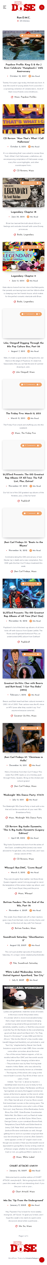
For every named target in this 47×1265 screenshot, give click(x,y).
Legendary (29, 235)
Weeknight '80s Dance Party (28, 818)
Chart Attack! (22, 1192)
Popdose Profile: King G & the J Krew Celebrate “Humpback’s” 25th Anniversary (23, 68)
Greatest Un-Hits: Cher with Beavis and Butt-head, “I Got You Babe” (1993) (23, 686)
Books (19, 235)
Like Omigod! (22, 372)
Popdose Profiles (28, 97)
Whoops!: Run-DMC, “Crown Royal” (23, 868)
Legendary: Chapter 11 (23, 276)
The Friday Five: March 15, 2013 (23, 414)
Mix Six (22, 1226)
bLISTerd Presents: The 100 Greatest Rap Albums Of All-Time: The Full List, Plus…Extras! (23, 478)
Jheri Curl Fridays (22, 572)
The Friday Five (28, 433)
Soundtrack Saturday (28, 963)
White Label (28, 1157)
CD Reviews (22, 171)
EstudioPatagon (32, 1258)
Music (17, 97)
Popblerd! (25, 501)
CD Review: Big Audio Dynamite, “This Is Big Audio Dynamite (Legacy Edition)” (23, 830)
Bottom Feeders (22, 928)
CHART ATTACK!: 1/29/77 (24, 1166)
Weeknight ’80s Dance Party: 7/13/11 (23, 795)
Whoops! (29, 894)
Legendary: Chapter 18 (23, 212)
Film (15, 963)
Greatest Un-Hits (22, 716)
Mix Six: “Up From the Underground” (23, 1200)
